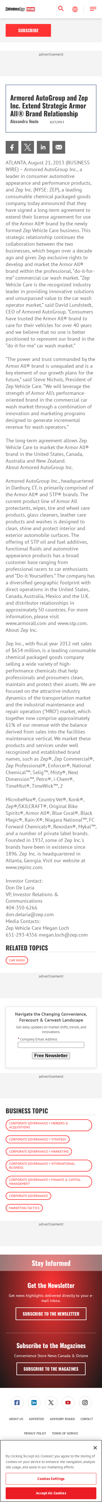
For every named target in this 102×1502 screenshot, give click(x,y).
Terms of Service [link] (65, 1433)
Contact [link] (86, 1419)
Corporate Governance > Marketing (39, 1151)
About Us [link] (16, 1419)
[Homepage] (20, 9)
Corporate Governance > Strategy (37, 1139)
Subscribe (28, 30)
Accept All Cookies (51, 1493)
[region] (51, 1471)
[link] (12, 147)
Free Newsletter (51, 1055)
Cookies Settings (50, 1478)
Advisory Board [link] (62, 1419)
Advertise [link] (36, 1419)
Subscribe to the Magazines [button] (51, 1369)
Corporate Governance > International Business (42, 1165)
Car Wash (17, 960)
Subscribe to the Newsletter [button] (51, 1314)
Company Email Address (37, 1039)
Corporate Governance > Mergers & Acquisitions (38, 1125)
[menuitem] (12, 147)
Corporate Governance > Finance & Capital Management (45, 1181)
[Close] (95, 1448)
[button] (93, 9)
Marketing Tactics (24, 1208)
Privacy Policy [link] (35, 1433)
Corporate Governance (28, 1196)
